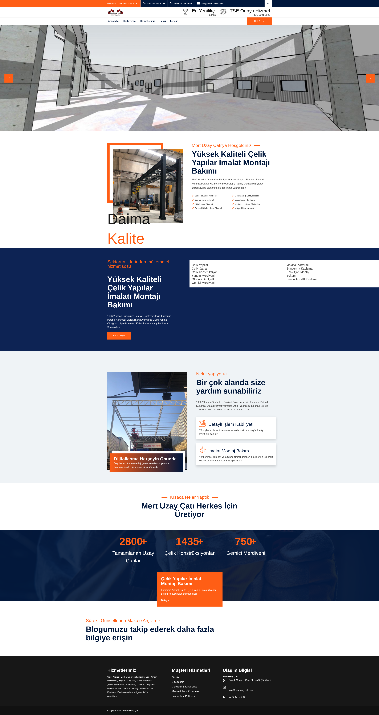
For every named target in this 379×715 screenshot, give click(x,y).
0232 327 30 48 (237, 696)
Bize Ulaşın (119, 335)
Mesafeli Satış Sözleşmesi (186, 691)
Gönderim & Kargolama (184, 686)
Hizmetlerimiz (147, 21)
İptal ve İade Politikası (183, 696)
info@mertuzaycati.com (241, 690)
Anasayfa (113, 21)
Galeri (163, 21)
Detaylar (165, 600)
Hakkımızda (129, 21)
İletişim (174, 21)
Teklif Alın (257, 21)
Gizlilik (175, 677)
